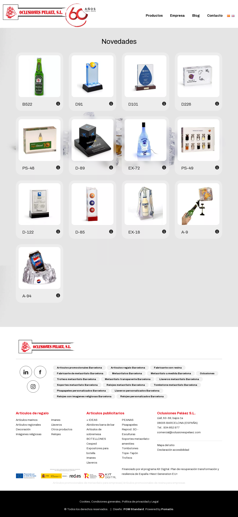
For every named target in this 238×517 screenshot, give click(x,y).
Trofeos (127, 458)
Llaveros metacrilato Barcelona (179, 379)
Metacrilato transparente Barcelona (127, 379)
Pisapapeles (130, 425)
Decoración (23, 429)
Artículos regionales (28, 425)
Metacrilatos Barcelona (127, 373)
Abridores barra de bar (100, 425)
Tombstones (130, 448)
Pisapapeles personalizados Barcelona (81, 391)
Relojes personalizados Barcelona (142, 396)
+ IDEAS (91, 420)
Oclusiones (207, 373)
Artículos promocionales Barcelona (79, 368)
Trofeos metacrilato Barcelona (76, 379)
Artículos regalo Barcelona (128, 368)
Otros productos (61, 429)
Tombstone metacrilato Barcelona (175, 385)
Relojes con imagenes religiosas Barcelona (84, 396)
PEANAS (128, 420)
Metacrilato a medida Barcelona (171, 373)
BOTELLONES (96, 439)
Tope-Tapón (130, 453)
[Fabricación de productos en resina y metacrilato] (49, 15)
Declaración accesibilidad (173, 450)
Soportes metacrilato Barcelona (77, 385)
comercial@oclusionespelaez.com (179, 432)
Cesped (91, 443)
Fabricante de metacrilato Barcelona (80, 373)
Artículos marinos (27, 420)
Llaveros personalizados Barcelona (137, 391)
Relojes (56, 434)
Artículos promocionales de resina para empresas (154, 483)
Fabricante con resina (168, 368)
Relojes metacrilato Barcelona (126, 385)
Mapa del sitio (166, 445)
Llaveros (56, 425)
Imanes (55, 420)
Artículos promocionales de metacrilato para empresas (87, 483)
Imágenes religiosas (28, 434)
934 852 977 (171, 427)
